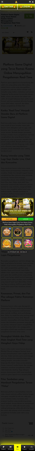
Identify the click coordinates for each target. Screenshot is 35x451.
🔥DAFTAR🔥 (9, 7)
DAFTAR (9, 219)
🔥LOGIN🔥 (26, 7)
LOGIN (25, 219)
